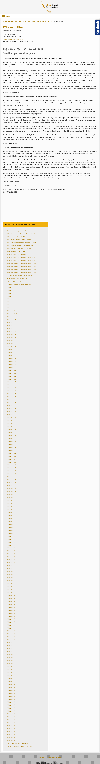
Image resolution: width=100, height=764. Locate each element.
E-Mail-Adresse (15, 31)
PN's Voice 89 (11, 711)
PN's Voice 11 (11, 352)
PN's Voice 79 (11, 681)
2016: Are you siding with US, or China (19, 237)
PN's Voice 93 (11, 723)
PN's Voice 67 (11, 646)
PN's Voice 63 (11, 634)
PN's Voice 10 (11, 317)
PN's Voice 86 (11, 702)
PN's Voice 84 (11, 696)
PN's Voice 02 (11, 290)
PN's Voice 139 (11, 441)
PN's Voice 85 (11, 699)
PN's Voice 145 (11, 462)
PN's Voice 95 (11, 728)
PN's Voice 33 (11, 545)
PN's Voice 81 (11, 687)
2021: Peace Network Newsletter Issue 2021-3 (21, 260)
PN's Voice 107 (11, 340)
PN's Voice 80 (11, 684)
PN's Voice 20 (11, 506)
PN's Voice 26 (11, 524)
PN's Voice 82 (11, 690)
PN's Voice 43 (11, 574)
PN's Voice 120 (11, 388)
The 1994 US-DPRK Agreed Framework (19, 746)
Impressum (51, 757)
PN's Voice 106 (11, 337)
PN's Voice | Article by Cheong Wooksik (19, 284)
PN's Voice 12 (11, 385)
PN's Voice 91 (11, 717)
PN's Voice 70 (11, 654)
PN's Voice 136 (11, 435)
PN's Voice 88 (11, 708)
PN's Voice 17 (11, 497)
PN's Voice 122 (11, 394)
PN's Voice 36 (11, 554)
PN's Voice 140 (11, 447)
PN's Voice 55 (11, 610)
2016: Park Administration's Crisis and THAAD (21, 242)
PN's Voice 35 (11, 551)
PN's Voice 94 (11, 725)
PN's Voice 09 (11, 311)
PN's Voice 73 (11, 663)
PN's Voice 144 (11, 459)
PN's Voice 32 (11, 542)
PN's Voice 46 (11, 586)
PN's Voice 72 (11, 660)
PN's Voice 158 (11, 488)
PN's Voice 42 (11, 571)
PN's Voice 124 (11, 400)
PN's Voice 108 (11, 346)
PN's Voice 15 (11, 477)
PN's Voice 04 (11, 296)
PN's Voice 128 (11, 408)
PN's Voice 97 (11, 734)
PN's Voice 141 (11, 450)
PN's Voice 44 (11, 580)
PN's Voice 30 (11, 536)
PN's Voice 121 (11, 391)
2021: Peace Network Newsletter (17, 254)
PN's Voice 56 (11, 613)
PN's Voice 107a (12, 343)
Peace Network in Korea (45, 22)
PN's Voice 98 (11, 737)
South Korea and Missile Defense (17, 743)
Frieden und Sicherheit (27, 22)
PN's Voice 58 (11, 619)
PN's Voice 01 (11, 287)
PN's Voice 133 (11, 426)
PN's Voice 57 (11, 616)
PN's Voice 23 (11, 515)
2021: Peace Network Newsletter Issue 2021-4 (21, 263)
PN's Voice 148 (11, 471)
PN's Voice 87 (11, 705)
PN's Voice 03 (11, 293)
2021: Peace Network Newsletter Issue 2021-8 (21, 272)
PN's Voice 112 (11, 361)
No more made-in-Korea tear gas (17, 278)
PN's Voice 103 (11, 328)
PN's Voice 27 (11, 527)
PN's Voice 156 (11, 483)
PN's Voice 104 (11, 331)
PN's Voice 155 (11, 480)
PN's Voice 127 (11, 405)
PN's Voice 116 (11, 373)
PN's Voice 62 (11, 631)
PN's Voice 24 (11, 518)
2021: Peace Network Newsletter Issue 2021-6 (21, 269)
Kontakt (58, 757)
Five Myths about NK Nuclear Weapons (19, 275)
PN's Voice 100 (11, 320)
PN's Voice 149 (11, 474)
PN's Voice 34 (11, 548)
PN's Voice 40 (11, 566)
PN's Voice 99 (11, 740)
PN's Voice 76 (11, 672)
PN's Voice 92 (11, 720)
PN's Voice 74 (11, 666)
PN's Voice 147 (11, 468)
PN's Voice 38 (11, 560)
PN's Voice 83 (11, 693)
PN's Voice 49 (11, 595)
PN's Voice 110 (11, 355)
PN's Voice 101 (11, 322)
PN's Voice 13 (11, 414)
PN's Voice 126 (11, 403)
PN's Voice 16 (11, 494)
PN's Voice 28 (11, 530)
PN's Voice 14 (11, 444)
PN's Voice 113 (11, 364)
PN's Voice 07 (11, 305)
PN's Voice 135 (11, 432)
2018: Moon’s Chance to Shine (16, 251)
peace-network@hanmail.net (13, 39)
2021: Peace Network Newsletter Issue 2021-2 (21, 257)
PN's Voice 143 (11, 456)
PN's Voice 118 (11, 379)
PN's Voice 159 (11, 491)
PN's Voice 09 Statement (14, 314)
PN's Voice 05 (11, 299)
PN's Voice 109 (11, 349)
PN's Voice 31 (11, 539)
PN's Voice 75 (11, 669)
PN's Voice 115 (11, 370)
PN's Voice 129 (11, 411)
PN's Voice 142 (11, 453)
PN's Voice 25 (11, 521)
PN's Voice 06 (11, 302)
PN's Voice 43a (11, 577)
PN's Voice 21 (11, 509)
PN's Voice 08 (11, 308)
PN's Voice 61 (11, 628)
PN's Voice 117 (11, 376)
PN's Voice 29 (11, 533)
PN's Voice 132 (11, 423)
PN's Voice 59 (11, 622)
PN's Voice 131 (11, 420)
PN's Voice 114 (11, 367)
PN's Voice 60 (11, 625)
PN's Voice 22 (11, 512)
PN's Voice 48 (11, 592)
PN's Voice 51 (11, 601)
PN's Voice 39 (11, 563)
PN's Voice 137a (12, 438)
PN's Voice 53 (11, 604)
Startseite (6, 22)
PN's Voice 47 (11, 589)
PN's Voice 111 (11, 358)
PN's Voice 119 (11, 382)
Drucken (6, 31)
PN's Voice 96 (11, 731)
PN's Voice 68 (11, 648)
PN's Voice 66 (11, 643)
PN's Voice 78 (11, 678)
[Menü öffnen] (3, 16)
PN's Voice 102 (11, 325)
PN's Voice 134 (11, 429)
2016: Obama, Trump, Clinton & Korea (19, 239)
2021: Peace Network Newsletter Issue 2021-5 (21, 266)
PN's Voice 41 (11, 569)
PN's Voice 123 (11, 397)
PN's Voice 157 (11, 486)
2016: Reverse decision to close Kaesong (20, 245)
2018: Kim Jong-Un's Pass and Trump (19, 248)
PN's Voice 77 (11, 675)
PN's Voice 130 (11, 417)
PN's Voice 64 (11, 637)
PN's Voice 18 (11, 500)
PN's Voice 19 (11, 503)
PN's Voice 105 (11, 334)
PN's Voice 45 (11, 583)
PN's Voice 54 (11, 607)
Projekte (14, 22)
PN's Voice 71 (11, 657)
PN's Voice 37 (11, 557)
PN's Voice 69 (11, 651)
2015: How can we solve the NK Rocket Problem (22, 234)
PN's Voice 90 (11, 714)
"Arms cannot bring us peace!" (16, 231)
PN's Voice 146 (11, 465)
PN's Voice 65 (11, 640)
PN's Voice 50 (11, 598)
